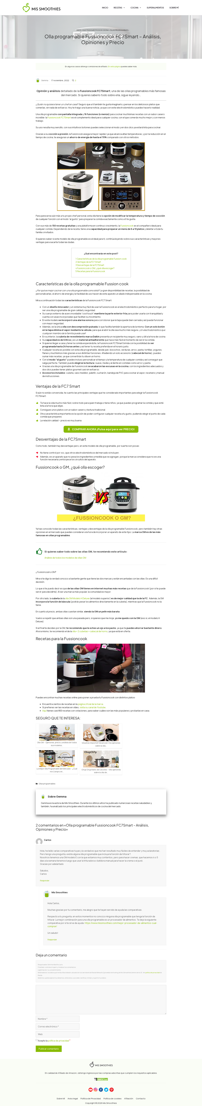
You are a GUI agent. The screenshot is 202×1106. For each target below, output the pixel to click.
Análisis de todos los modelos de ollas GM (65, 557)
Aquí (44, 710)
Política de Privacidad (91, 1098)
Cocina (134, 7)
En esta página (114, 66)
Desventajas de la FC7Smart (90, 265)
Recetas (118, 7)
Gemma (44, 80)
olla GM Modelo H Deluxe (77, 598)
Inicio (105, 7)
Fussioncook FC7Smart (59, 117)
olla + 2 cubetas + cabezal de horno (90, 631)
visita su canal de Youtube (93, 707)
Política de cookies (112, 1098)
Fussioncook (127, 225)
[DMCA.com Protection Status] (101, 1079)
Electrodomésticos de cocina (96, 30)
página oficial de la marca (90, 704)
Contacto (141, 1098)
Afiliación (128, 1098)
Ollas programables (119, 30)
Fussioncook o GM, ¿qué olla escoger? (95, 268)
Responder (44, 880)
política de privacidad (152, 972)
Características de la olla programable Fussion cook (101, 258)
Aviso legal (73, 1098)
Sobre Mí (174, 7)
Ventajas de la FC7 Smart (88, 262)
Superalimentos (155, 7)
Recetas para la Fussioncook (90, 271)
